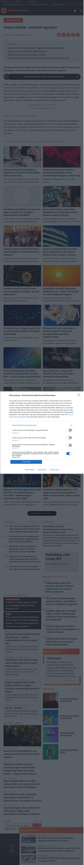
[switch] (69, 430)
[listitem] (42, 425)
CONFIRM (26, 462)
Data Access (42, 470)
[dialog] (42, 432)
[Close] (80, 395)
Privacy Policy (54, 470)
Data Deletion (29, 470)
